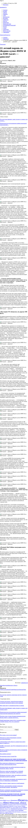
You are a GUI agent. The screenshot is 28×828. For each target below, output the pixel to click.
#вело (1, 804)
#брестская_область (18, 802)
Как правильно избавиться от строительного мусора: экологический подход (12, 763)
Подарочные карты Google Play (8, 756)
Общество (5, 19)
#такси (4, 813)
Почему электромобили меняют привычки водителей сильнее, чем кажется (11, 786)
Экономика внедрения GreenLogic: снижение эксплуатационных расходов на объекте (12, 794)
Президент (6, 22)
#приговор (2, 811)
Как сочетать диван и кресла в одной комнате (12, 783)
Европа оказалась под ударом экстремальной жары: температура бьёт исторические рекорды (13, 759)
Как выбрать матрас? (5, 753)
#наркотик (25, 808)
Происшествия (7, 24)
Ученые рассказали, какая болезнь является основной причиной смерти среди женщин (11, 702)
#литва (16, 807)
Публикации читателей (9, 25)
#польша (20, 810)
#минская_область (12, 685)
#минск (25, 807)
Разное (5, 26)
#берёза (1, 802)
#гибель (5, 804)
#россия (14, 811)
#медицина (21, 807)
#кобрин (23, 806)
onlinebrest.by (24, 682)
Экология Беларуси (5, 35)
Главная (5, 10)
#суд (1, 813)
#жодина (5, 685)
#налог (21, 808)
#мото (9, 808)
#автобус (8, 800)
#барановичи (14, 800)
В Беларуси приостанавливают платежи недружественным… (10, 738)
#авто (1, 685)
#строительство (24, 811)
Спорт (4, 28)
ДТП (4, 15)
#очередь (9, 810)
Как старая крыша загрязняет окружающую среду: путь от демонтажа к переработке (13, 780)
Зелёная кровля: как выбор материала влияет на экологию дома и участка (12, 767)
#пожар (16, 810)
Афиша (5, 12)
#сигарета (19, 811)
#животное (5, 806)
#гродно (18, 804)
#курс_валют (12, 807)
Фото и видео (6, 31)
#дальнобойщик (23, 804)
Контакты (5, 4)
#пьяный (6, 811)
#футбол (7, 813)
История (5, 18)
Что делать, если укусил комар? (8, 735)
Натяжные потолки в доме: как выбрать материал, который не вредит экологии (13, 776)
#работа (10, 811)
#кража (8, 807)
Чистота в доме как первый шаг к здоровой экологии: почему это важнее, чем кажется (11, 772)
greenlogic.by (3, 7)
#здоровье (16, 806)
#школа (11, 813)
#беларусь (23, 800)
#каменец (19, 806)
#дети (1, 806)
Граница (5, 14)
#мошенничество (15, 808)
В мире (5, 11)
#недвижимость (3, 810)
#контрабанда (3, 807)
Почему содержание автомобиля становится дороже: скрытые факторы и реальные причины (14, 790)
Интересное (6, 17)
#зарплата (11, 806)
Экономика (6, 32)
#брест (6, 802)
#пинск (12, 810)
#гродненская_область (11, 804)
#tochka (1, 800)
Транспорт (6, 29)
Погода (5, 21)
